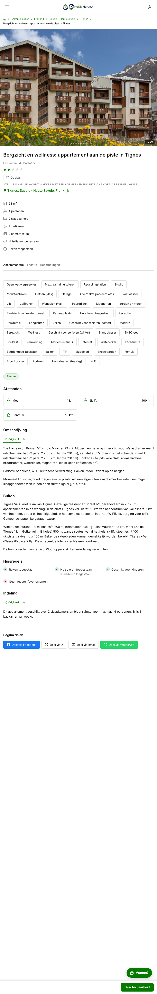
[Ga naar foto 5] (81, 143)
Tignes (84, 18)
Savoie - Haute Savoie (62, 18)
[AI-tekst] (24, 439)
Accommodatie (13, 264)
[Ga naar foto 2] (73, 143)
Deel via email (86, 644)
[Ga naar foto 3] (76, 143)
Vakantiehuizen (20, 18)
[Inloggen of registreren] (150, 7)
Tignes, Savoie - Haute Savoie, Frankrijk (38, 190)
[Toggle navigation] (7, 7)
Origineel (13, 439)
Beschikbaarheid (137, 987)
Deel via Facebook (24, 644)
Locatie (32, 264)
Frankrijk (39, 18)
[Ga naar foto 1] (71, 143)
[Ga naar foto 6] (83, 143)
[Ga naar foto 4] (78, 143)
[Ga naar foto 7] (85, 143)
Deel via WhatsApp (122, 644)
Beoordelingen (50, 264)
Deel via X (56, 644)
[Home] (5, 19)
